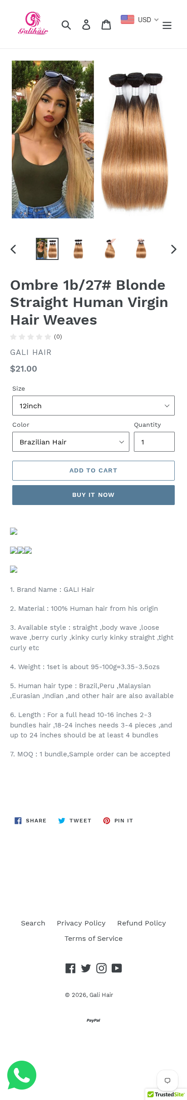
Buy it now (93, 494)
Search (33, 923)
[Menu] (167, 24)
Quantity (147, 424)
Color (21, 424)
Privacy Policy (81, 923)
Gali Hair (101, 994)
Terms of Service (93, 938)
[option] (47, 249)
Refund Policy (141, 923)
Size (18, 388)
